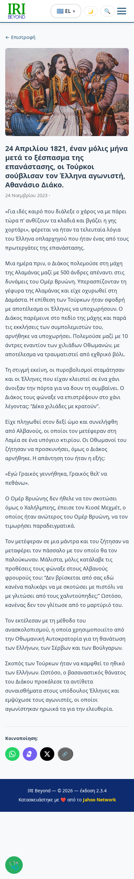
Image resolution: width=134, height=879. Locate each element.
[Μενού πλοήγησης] (121, 11)
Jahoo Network (99, 800)
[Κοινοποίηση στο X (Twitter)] (47, 754)
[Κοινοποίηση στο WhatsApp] (12, 754)
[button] (16, 11)
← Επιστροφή (20, 37)
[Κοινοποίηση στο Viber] (30, 754)
